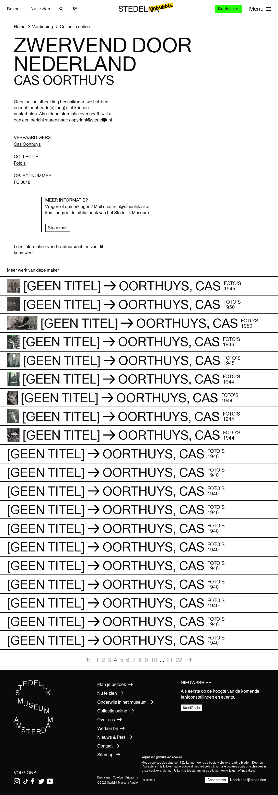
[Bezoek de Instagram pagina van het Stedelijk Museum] (17, 781)
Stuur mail (57, 227)
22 (179, 659)
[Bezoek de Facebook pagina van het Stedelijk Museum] (33, 781)
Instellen (147, 779)
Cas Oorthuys (27, 144)
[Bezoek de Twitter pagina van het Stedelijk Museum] (41, 781)
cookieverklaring (160, 770)
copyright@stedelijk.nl (90, 119)
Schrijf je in (191, 708)
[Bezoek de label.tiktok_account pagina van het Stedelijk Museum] (26, 781)
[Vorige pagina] (89, 660)
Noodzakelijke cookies (248, 780)
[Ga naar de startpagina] (33, 733)
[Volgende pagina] (189, 660)
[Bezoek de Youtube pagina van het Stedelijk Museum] (50, 781)
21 (169, 659)
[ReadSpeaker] (74, 8)
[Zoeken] (61, 8)
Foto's (20, 163)
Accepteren (216, 780)
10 (154, 659)
